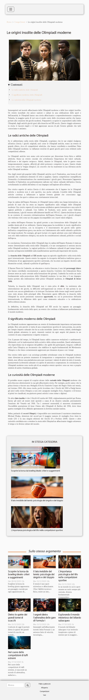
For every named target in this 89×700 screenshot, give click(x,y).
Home (9, 22)
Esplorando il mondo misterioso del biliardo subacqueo (69, 618)
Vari (44, 695)
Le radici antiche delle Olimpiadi (25, 90)
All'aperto (44, 687)
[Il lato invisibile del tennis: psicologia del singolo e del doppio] (37, 487)
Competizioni (19, 22)
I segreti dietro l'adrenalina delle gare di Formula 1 (44, 618)
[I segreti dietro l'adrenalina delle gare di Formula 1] (44, 604)
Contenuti (16, 85)
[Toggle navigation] (10, 9)
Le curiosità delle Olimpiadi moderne (26, 100)
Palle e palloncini (44, 683)
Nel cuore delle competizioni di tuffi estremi (18, 655)
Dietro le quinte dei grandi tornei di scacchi (17, 618)
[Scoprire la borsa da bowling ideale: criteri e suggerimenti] (35, 457)
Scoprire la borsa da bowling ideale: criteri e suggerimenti (35, 471)
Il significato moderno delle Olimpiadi (27, 95)
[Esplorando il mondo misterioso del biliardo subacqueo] (69, 604)
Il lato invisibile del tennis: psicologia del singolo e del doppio (37, 500)
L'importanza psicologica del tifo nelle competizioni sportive (37, 530)
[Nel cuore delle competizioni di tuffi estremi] (19, 642)
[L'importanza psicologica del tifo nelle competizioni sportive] (37, 516)
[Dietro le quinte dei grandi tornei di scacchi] (19, 604)
